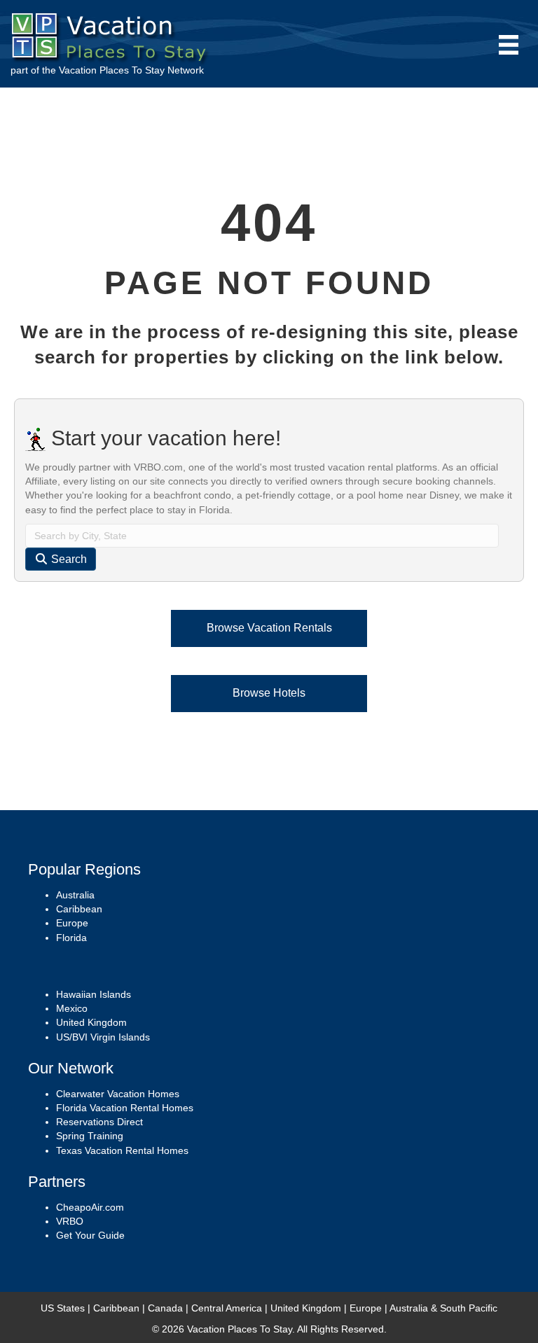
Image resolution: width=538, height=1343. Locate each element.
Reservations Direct (99, 1121)
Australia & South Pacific (443, 1308)
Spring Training (89, 1135)
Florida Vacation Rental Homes (124, 1107)
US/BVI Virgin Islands (103, 1037)
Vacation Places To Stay (112, 70)
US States (63, 1308)
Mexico (72, 1008)
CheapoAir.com (90, 1207)
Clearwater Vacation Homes (117, 1093)
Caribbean (79, 908)
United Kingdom (91, 1022)
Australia (75, 894)
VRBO (69, 1221)
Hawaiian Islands (93, 994)
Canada (165, 1308)
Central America (226, 1308)
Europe (72, 922)
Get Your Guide (90, 1235)
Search (67, 559)
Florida (71, 937)
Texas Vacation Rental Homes (122, 1150)
